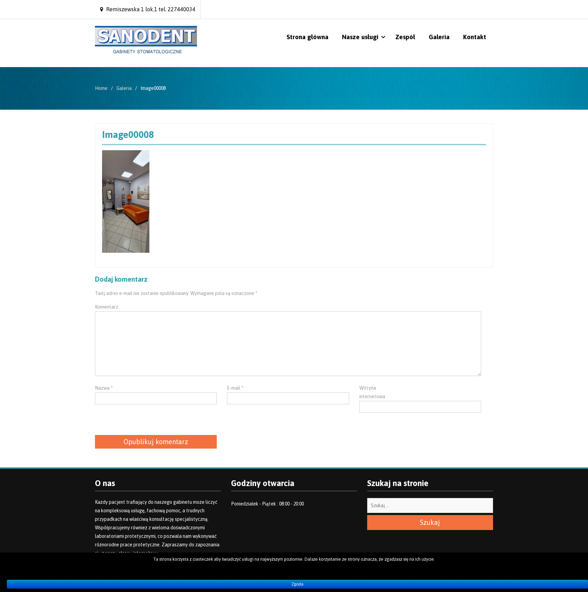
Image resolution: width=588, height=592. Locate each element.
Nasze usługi (360, 37)
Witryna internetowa (372, 392)
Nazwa (104, 388)
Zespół (405, 37)
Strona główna (307, 37)
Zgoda (298, 584)
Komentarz (106, 307)
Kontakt (474, 37)
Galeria (439, 37)
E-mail (235, 388)
